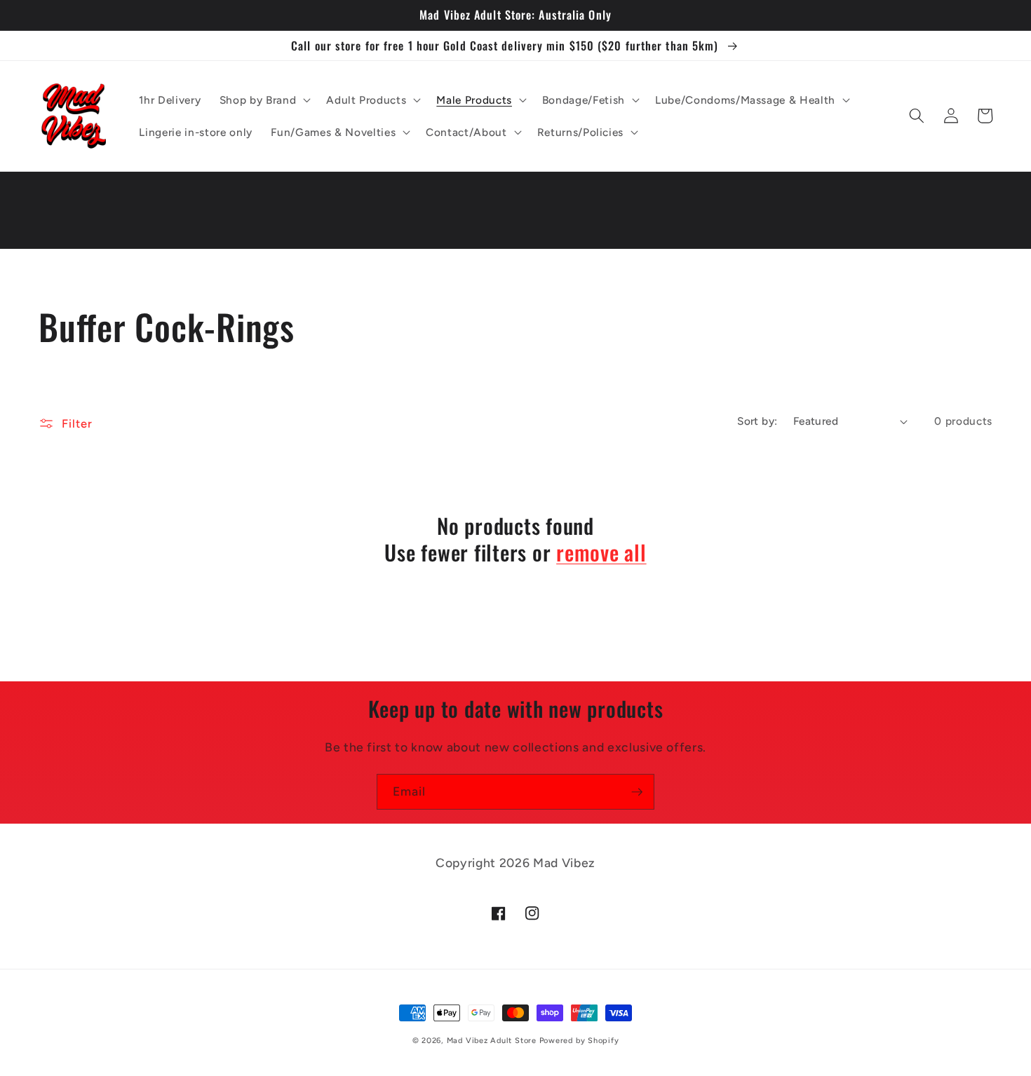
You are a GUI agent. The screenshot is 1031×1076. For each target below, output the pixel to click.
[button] (263, 99)
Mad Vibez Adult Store (492, 1040)
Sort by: (757, 421)
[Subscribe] (637, 792)
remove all (601, 552)
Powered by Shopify (579, 1040)
